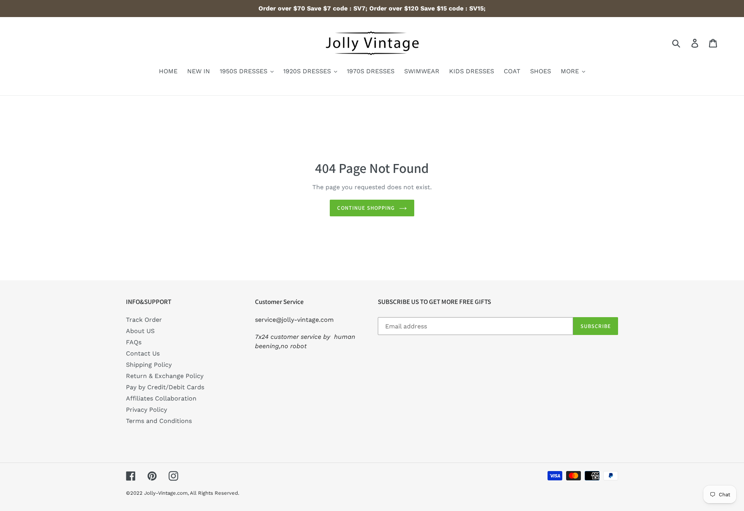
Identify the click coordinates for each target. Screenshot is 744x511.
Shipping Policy (149, 364)
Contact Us (143, 353)
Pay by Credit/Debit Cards (165, 387)
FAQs (133, 342)
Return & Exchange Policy (164, 376)
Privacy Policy (146, 409)
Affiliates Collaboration (161, 398)
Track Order (144, 319)
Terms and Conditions (159, 421)
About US (140, 331)
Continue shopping (366, 207)
